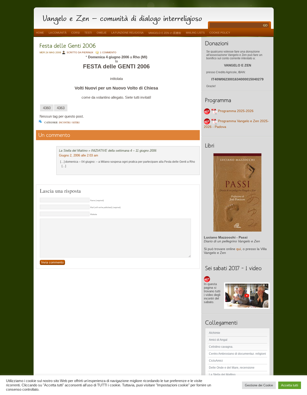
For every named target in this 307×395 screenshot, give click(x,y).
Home (40, 32)
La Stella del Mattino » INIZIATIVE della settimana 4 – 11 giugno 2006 (107, 150)
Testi (88, 32)
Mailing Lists (195, 32)
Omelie (101, 32)
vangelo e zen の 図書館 (164, 32)
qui (238, 249)
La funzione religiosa (127, 32)
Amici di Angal (218, 339)
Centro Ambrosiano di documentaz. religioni (237, 353)
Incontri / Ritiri (69, 122)
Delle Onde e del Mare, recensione (231, 367)
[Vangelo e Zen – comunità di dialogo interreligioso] (124, 17)
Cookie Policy (219, 32)
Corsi (75, 32)
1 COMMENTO (108, 52)
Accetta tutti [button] (289, 385)
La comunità (57, 32)
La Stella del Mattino (222, 374)
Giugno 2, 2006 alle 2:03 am (78, 155)
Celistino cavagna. (221, 346)
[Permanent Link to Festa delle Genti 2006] (68, 45)
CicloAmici (216, 360)
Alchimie (214, 333)
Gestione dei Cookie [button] (259, 385)
